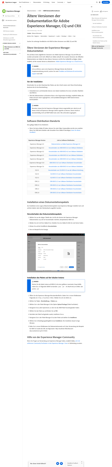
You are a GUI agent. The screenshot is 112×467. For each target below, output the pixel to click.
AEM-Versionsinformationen (51, 11)
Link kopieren (105, 11)
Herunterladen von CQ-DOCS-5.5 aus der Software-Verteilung (65, 170)
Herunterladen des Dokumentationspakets (98, 36)
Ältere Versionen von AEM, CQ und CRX (12, 48)
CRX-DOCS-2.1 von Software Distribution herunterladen (65, 189)
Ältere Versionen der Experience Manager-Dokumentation (99, 19)
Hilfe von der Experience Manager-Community (98, 47)
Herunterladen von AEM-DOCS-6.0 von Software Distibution (66, 159)
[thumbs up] (57, 463)
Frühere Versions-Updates (9, 43)
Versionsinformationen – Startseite (9, 26)
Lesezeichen (96, 11)
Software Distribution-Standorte (99, 27)
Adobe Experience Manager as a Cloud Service (69, 61)
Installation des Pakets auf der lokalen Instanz (100, 42)
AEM (39, 11)
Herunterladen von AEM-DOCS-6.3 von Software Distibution (66, 148)
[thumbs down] (61, 463)
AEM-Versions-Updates (8, 31)
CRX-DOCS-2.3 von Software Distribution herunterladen (66, 181)
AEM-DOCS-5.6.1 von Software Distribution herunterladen (66, 163)
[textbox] (11, 16)
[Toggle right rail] (91, 7)
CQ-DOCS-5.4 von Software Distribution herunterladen (65, 174)
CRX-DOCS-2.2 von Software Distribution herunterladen (66, 185)
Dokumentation (31, 11)
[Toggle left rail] (20, 7)
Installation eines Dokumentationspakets (97, 31)
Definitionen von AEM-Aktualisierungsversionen (9, 39)
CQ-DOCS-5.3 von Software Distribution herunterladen (65, 177)
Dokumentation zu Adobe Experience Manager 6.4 (65, 144)
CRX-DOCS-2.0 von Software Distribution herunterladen (66, 192)
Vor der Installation (97, 23)
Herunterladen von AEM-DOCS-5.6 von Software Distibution (66, 166)
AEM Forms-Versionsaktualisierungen (9, 53)
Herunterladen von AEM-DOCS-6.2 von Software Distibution (66, 151)
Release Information (37, 33)
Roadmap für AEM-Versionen (10, 34)
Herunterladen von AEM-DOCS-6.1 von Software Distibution (66, 155)
